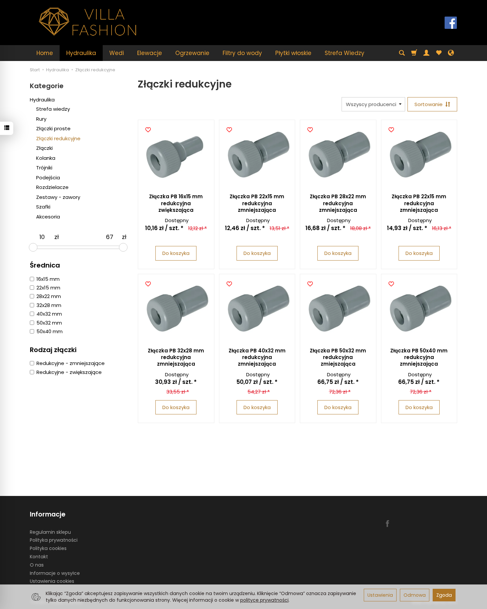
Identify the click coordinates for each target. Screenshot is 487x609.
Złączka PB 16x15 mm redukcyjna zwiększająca (176, 203)
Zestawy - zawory (58, 197)
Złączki (44, 148)
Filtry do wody (242, 53)
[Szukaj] (402, 53)
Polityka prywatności (54, 540)
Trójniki (44, 167)
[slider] (33, 247)
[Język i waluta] (451, 53)
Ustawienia (380, 595)
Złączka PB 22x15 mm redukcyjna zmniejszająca (257, 203)
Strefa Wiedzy (344, 53)
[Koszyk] (414, 53)
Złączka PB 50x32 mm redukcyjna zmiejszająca (338, 357)
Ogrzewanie (192, 53)
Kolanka (45, 157)
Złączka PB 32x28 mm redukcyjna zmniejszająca (176, 357)
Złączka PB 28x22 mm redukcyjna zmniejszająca (338, 203)
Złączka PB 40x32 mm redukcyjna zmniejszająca (257, 357)
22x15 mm (48, 287)
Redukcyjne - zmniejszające (70, 363)
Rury (41, 118)
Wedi (116, 53)
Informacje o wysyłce (55, 573)
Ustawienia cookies (52, 581)
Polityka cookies (48, 548)
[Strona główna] (88, 22)
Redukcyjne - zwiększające (69, 372)
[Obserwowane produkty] (438, 53)
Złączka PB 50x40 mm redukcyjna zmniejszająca (419, 357)
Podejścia (48, 177)
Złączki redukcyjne (58, 138)
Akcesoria (48, 216)
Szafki (43, 206)
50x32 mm (49, 322)
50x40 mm (49, 331)
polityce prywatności (264, 600)
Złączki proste (53, 128)
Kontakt (39, 556)
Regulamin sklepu (50, 532)
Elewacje (149, 53)
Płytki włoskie (293, 53)
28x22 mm (48, 296)
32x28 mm (48, 305)
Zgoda (444, 595)
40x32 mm (49, 313)
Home (44, 53)
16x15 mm (48, 278)
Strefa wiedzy (53, 108)
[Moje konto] (426, 53)
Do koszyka (175, 253)
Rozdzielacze (52, 187)
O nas (37, 565)
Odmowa (415, 595)
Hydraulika (81, 53)
